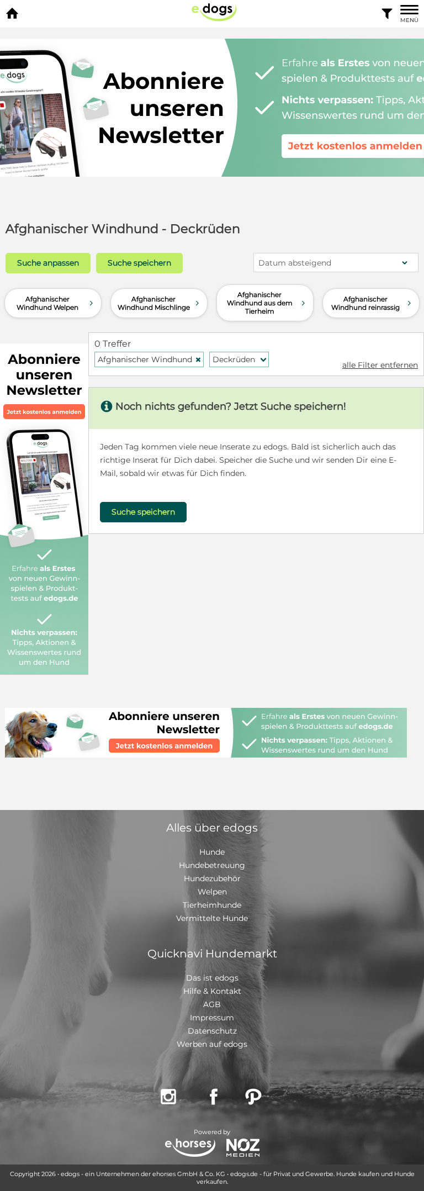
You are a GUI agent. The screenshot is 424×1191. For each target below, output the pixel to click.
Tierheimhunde (212, 905)
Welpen (212, 892)
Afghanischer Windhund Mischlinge (160, 303)
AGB (212, 1004)
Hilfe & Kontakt (212, 991)
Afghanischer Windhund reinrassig (372, 303)
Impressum (212, 1018)
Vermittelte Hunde (212, 918)
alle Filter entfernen (380, 365)
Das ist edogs (212, 978)
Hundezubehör (212, 878)
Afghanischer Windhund (150, 359)
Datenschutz (212, 1031)
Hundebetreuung (212, 865)
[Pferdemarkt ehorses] (190, 1149)
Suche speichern (139, 263)
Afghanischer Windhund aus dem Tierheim (267, 302)
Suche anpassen (48, 263)
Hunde (212, 852)
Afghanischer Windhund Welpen (56, 303)
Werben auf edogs (212, 1044)
